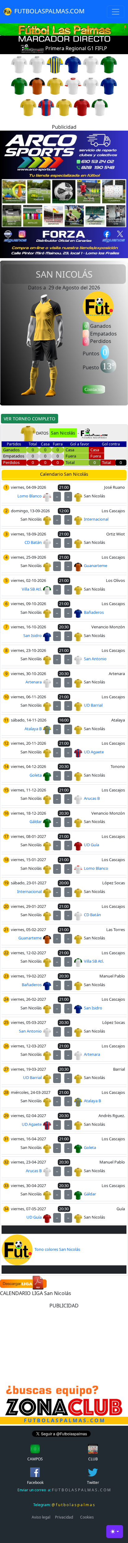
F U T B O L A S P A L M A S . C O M (64, 1490)
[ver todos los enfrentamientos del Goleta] (19, 85)
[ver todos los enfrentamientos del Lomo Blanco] (73, 85)
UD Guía (91, 844)
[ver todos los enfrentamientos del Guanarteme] (37, 85)
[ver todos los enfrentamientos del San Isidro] (108, 85)
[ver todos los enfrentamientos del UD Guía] (82, 107)
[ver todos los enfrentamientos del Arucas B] (37, 64)
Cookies (87, 1517)
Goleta (36, 775)
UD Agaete (94, 752)
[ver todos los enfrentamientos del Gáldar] (108, 64)
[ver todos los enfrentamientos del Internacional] (55, 85)
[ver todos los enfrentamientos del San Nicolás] (28, 107)
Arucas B (92, 798)
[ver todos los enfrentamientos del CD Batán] (91, 64)
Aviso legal (41, 1517)
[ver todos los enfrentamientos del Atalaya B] (55, 64)
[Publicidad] (64, 193)
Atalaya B (33, 728)
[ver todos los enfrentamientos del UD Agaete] (46, 107)
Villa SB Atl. (32, 589)
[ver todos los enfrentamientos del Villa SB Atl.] (99, 107)
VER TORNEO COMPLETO (29, 419)
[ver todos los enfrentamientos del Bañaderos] (73, 64)
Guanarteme (95, 565)
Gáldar (36, 821)
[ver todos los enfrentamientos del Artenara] (19, 64)
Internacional (96, 519)
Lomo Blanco (29, 496)
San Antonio (95, 658)
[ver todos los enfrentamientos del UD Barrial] (64, 107)
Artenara (33, 682)
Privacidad (64, 1517)
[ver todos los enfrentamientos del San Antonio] (91, 85)
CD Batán (33, 542)
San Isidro (32, 635)
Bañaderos (94, 612)
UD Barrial (93, 705)
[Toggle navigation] (115, 12)
